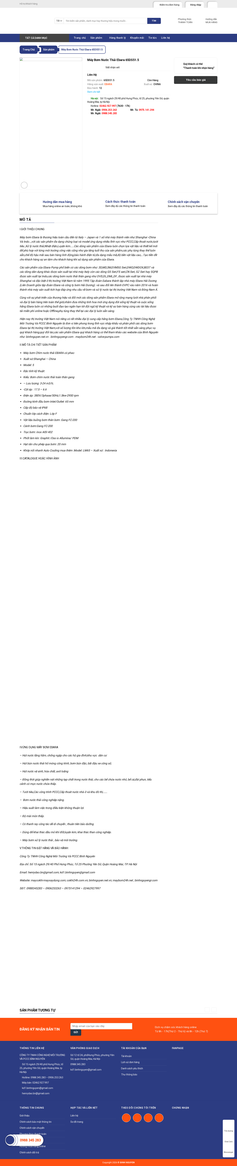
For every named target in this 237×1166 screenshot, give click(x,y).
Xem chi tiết (93, 91)
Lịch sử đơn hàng (130, 1062)
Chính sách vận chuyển (32, 1127)
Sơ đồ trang (76, 1121)
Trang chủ (80, 37)
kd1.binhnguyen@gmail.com (37, 1088)
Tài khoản (126, 1056)
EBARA (108, 84)
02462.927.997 (40, 1082)
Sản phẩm (96, 37)
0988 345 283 (30, 1140)
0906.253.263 (109, 109)
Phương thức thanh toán (33, 1134)
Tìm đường (228, 1131)
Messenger (228, 1152)
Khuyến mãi (137, 37)
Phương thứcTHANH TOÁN (185, 21)
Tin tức (153, 37)
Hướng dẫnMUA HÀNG (211, 21)
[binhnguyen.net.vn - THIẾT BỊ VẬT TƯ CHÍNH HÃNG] (34, 21)
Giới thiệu (24, 1115)
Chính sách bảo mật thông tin (36, 1121)
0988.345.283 (109, 113)
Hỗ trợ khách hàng (28, 3)
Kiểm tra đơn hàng (169, 4)
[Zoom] (24, 185)
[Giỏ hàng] (211, 4)
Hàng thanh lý (117, 37)
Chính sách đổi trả (29, 1152)
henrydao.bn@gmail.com (35, 1093)
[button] (207, 1009)
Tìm (154, 20)
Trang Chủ (29, 49)
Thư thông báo (129, 1074)
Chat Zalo (229, 1142)
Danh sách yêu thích (132, 1068)
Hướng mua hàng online (33, 1146)
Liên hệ (165, 37)
